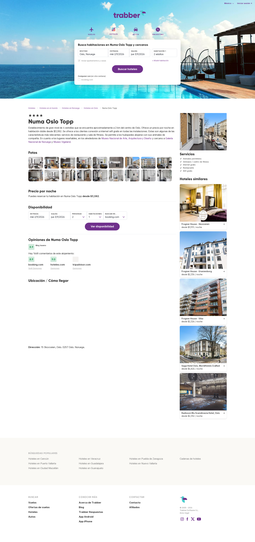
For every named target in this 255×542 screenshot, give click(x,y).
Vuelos (32, 502)
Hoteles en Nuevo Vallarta (143, 463)
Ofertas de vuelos (39, 507)
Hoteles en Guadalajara (91, 463)
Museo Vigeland (62, 141)
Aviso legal (184, 513)
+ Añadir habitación (160, 60)
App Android (86, 516)
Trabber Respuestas (91, 512)
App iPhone (85, 521)
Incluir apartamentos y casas (93, 61)
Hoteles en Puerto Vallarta (42, 463)
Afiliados (134, 507)
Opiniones (54, 268)
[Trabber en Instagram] (182, 520)
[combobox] (93, 53)
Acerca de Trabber (90, 502)
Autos (31, 516)
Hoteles (32, 512)
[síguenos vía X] (192, 520)
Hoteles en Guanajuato (91, 468)
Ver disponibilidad (102, 226)
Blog (81, 507)
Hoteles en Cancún (38, 458)
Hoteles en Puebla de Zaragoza (146, 458)
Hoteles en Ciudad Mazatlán (43, 468)
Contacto (134, 502)
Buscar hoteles (127, 69)
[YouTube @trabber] (198, 520)
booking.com (87, 80)
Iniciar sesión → (244, 3)
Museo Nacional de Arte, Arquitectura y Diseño (126, 138)
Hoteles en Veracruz (89, 458)
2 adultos (159, 54)
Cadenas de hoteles (190, 458)
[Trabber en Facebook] (187, 520)
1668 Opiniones (35, 268)
